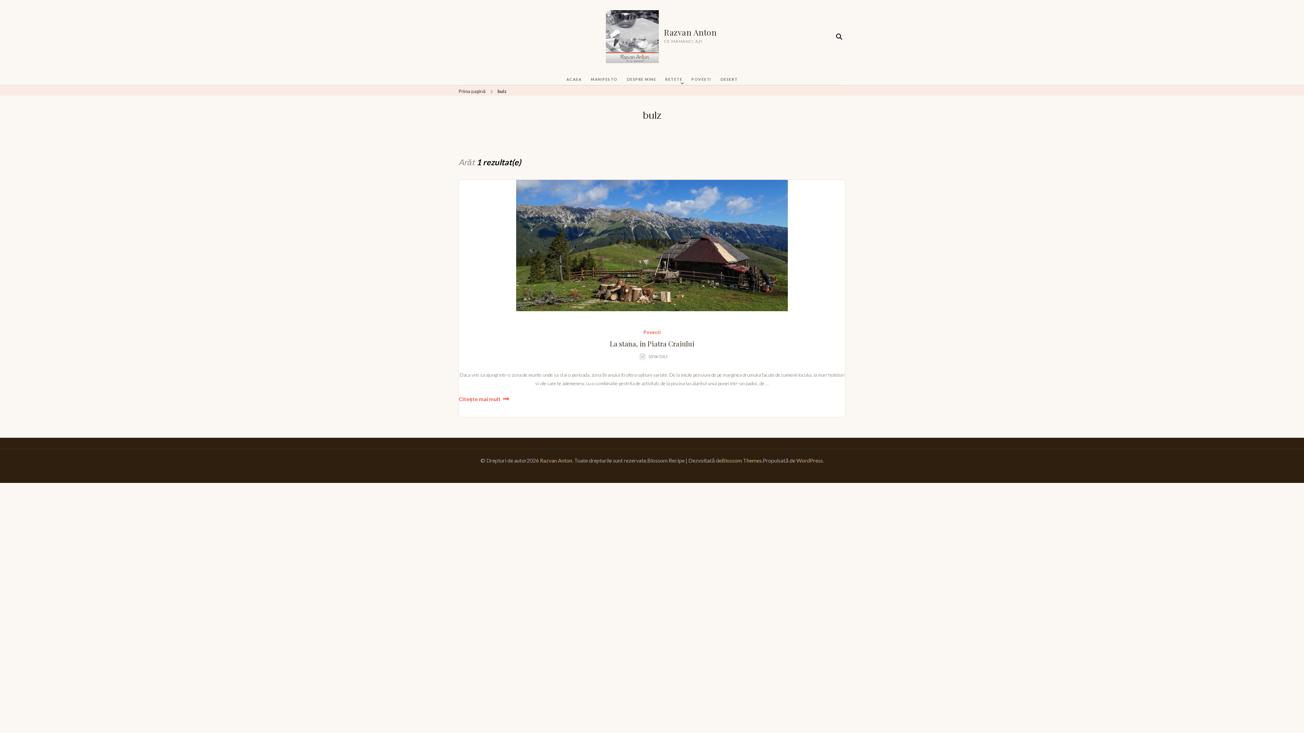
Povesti (701, 79)
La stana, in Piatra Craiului (652, 343)
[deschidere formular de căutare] (839, 37)
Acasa (574, 79)
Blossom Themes (742, 460)
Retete (673, 79)
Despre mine (641, 79)
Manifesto (604, 79)
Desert (729, 79)
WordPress (809, 460)
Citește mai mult (480, 399)
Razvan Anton (690, 32)
